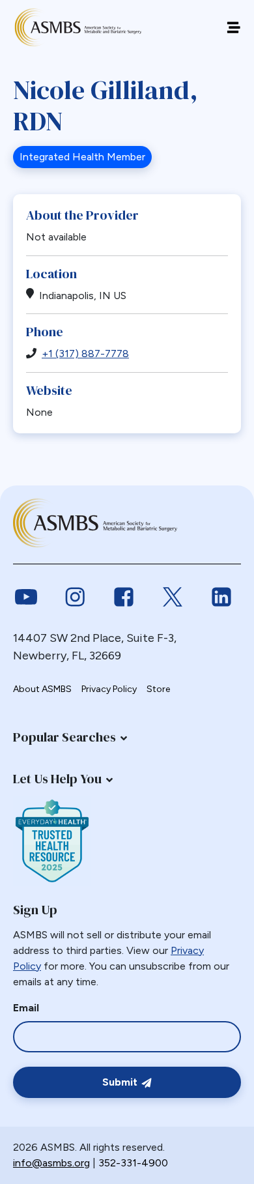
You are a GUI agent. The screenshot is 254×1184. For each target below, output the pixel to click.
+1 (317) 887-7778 (85, 353)
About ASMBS (42, 689)
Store (158, 689)
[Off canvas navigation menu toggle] (233, 28)
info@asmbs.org (51, 1163)
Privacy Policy (109, 689)
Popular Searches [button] (64, 737)
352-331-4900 (133, 1163)
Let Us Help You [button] (57, 779)
